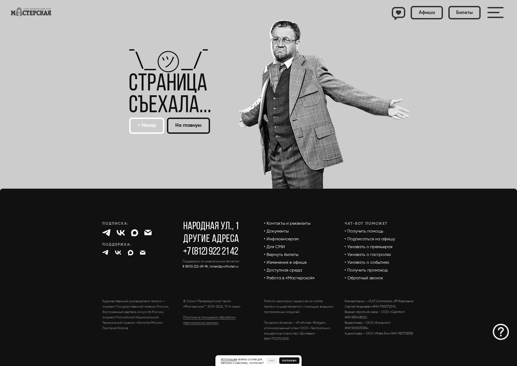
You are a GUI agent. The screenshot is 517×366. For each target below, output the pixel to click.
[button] (464, 12)
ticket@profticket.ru (224, 266)
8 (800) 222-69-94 (195, 266)
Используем (229, 359)
